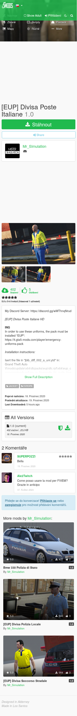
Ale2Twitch (25, 476)
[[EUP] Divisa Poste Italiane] (38, 243)
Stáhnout (41, 124)
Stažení (14, 292)
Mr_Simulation (34, 146)
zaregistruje (13, 505)
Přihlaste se (48, 501)
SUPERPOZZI (26, 456)
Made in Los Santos (14, 706)
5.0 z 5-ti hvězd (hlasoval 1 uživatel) (21, 301)
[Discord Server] (25, 151)
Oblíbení (33, 292)
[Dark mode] (65, 15)
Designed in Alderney (15, 702)
